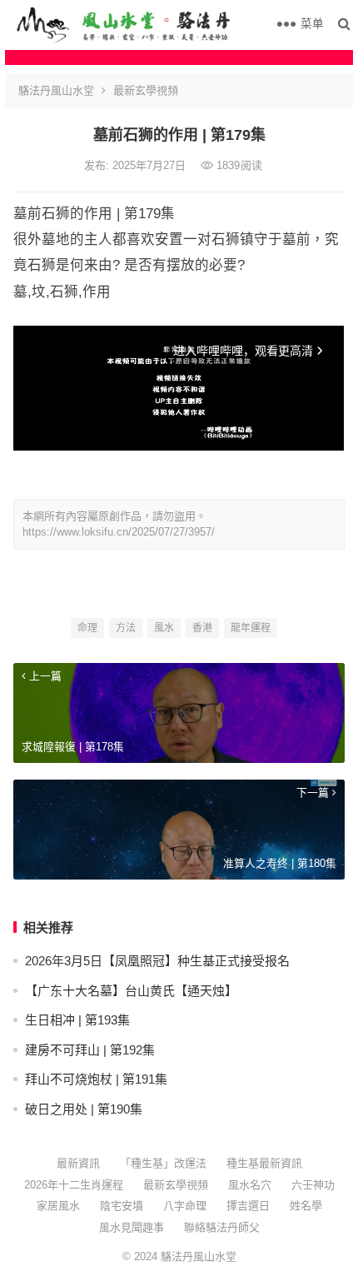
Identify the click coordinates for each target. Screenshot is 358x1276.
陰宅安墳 (121, 1205)
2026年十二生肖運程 (73, 1185)
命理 (87, 628)
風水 (164, 628)
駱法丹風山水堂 (56, 90)
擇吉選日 (248, 1205)
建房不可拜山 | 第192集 (90, 1050)
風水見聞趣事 (131, 1227)
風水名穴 (249, 1185)
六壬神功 (313, 1185)
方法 (126, 628)
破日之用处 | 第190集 (83, 1109)
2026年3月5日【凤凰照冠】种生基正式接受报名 (157, 961)
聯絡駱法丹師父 (222, 1227)
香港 (202, 628)
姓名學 (306, 1205)
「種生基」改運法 (163, 1163)
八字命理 (184, 1205)
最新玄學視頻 (145, 90)
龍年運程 (251, 628)
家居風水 (58, 1205)
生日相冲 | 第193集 (77, 1020)
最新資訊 (78, 1163)
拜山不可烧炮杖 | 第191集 (96, 1079)
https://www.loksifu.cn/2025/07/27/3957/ (118, 532)
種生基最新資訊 (264, 1163)
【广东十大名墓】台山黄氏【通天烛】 (131, 991)
